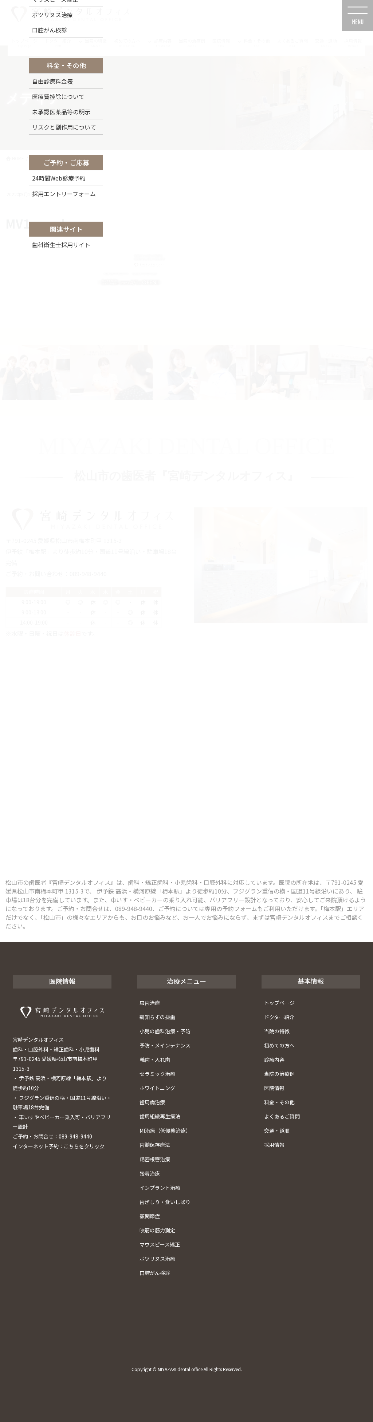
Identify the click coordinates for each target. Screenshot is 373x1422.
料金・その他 (279, 1102)
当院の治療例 (279, 1073)
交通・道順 (277, 1130)
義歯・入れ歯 (155, 1059)
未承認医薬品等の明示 (61, 111)
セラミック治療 (157, 1073)
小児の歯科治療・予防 (165, 1031)
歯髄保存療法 (155, 1144)
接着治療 (150, 1173)
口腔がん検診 (155, 1272)
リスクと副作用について (64, 127)
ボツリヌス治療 (157, 1258)
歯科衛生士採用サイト (61, 244)
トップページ (279, 1002)
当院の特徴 (277, 1031)
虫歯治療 (150, 1002)
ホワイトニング (157, 1088)
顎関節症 (150, 1216)
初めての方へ (279, 1045)
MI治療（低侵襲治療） (165, 1130)
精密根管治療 (155, 1159)
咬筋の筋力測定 (157, 1230)
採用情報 (274, 1144)
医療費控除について (58, 96)
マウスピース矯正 (160, 1244)
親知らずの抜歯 (157, 1017)
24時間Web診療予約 (59, 178)
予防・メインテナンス (165, 1045)
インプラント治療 (160, 1187)
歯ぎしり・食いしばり (165, 1201)
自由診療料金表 (52, 81)
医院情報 (274, 1088)
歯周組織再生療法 (160, 1116)
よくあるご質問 (282, 1116)
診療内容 (274, 1059)
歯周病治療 (152, 1102)
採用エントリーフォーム (64, 193)
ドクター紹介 (279, 1017)
